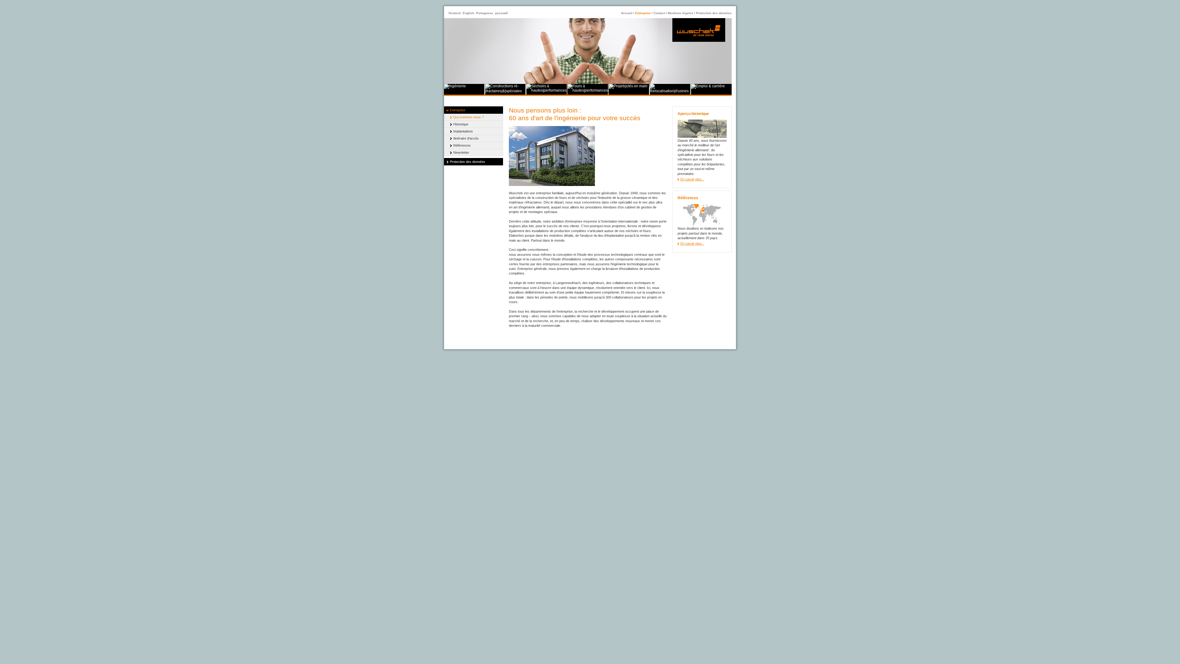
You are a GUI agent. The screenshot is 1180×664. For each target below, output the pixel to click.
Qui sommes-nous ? (468, 117)
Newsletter (461, 152)
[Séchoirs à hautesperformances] (546, 90)
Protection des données (714, 13)
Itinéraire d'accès (466, 138)
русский (501, 13)
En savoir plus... (692, 179)
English (468, 13)
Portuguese (484, 13)
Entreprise (643, 13)
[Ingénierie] (455, 86)
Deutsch (455, 13)
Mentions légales (680, 13)
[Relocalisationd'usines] (670, 91)
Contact (659, 13)
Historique (460, 124)
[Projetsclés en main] (628, 86)
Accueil (626, 13)
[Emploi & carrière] (708, 86)
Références (462, 145)
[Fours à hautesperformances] (588, 90)
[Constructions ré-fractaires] (505, 91)
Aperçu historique (693, 114)
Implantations (463, 131)
